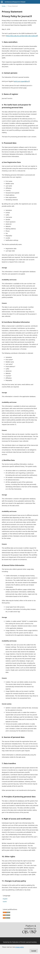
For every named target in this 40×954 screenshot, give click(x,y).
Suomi (5, 901)
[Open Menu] (2, 2)
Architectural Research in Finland (15, 2)
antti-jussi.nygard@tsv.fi (21, 81)
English (5, 899)
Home (3, 6)
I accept (33, 951)
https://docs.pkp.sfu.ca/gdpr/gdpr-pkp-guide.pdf (21, 36)
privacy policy (19, 947)
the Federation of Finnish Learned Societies (23, 942)
